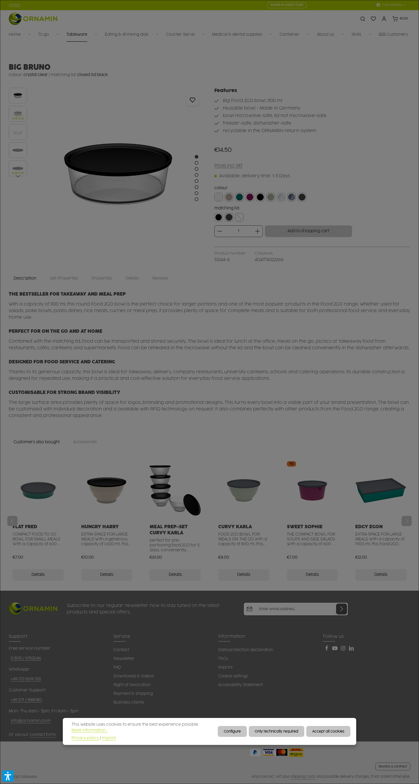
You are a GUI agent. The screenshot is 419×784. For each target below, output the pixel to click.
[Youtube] (335, 650)
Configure (232, 731)
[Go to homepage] (33, 18)
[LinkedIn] (351, 650)
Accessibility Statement (240, 685)
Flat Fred (25, 526)
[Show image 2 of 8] (196, 163)
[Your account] (384, 19)
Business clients (128, 702)
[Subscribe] (341, 609)
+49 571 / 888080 (26, 700)
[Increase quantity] (257, 231)
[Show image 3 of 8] (196, 169)
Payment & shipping (133, 694)
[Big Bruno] (118, 174)
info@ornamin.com (31, 721)
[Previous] (12, 521)
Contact (14, 5)
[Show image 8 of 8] (196, 199)
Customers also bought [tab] (37, 442)
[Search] (363, 19)
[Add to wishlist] (192, 100)
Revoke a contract (393, 766)
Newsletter (124, 659)
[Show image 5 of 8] (196, 181)
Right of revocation (132, 685)
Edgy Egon (369, 526)
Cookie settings (233, 676)
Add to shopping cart (308, 231)
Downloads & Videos (133, 676)
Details (38, 575)
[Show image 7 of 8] (196, 193)
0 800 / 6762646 (26, 658)
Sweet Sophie (304, 526)
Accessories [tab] (85, 442)
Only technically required (276, 731)
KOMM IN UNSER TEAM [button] (286, 5)
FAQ (117, 667)
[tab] (25, 278)
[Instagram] (343, 650)
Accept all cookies (328, 731)
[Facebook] (327, 650)
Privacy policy (85, 738)
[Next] (18, 176)
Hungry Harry (100, 526)
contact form (43, 735)
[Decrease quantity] (219, 231)
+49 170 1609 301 (26, 679)
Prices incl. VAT (228, 166)
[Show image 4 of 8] (196, 175)
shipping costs (302, 776)
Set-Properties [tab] (64, 278)
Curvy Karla (235, 526)
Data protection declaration (245, 650)
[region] (107, 174)
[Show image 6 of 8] (196, 187)
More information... (90, 730)
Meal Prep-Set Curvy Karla (169, 529)
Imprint (225, 667)
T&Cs (223, 659)
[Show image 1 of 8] (196, 157)
